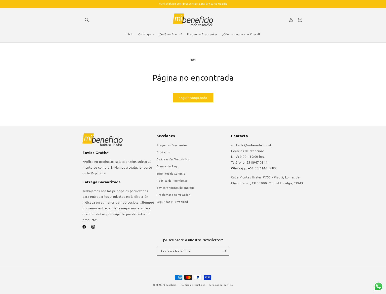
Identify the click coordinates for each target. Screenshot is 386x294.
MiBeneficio (169, 284)
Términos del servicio (221, 284)
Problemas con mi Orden (173, 194)
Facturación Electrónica (173, 159)
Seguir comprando (193, 97)
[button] (86, 19)
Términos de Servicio (171, 173)
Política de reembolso (193, 284)
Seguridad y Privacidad (172, 201)
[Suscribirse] (224, 251)
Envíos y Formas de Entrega (175, 187)
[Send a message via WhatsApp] (378, 286)
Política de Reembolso (172, 180)
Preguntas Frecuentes (172, 145)
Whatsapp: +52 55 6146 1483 (253, 168)
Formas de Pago (167, 166)
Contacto (163, 152)
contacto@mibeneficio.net (251, 145)
